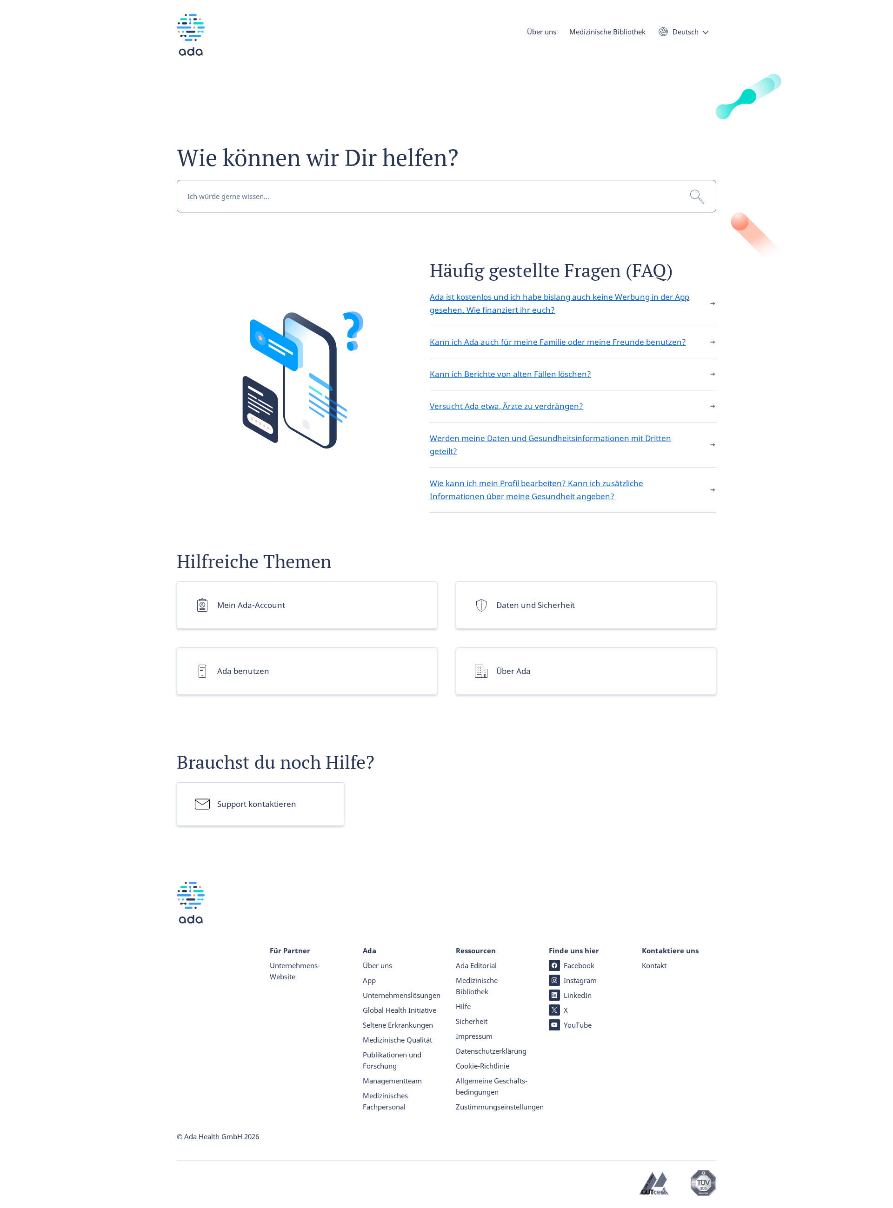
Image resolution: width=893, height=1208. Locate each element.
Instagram (580, 980)
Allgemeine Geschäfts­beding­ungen (491, 1086)
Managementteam (392, 1080)
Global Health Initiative (399, 1010)
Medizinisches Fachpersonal (385, 1101)
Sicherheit (471, 1021)
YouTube (578, 1025)
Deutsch (686, 31)
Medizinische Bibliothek (607, 31)
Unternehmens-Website (295, 971)
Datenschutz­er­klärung (491, 1051)
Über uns (541, 31)
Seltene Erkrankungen (398, 1025)
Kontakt (654, 965)
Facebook (579, 965)
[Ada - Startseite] (191, 41)
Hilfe (463, 1006)
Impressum (474, 1036)
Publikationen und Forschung (392, 1060)
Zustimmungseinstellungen (500, 1106)
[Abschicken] (697, 196)
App (369, 980)
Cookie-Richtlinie (482, 1065)
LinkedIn (578, 995)
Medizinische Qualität (397, 1039)
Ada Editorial (476, 965)
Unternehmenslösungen (400, 995)
